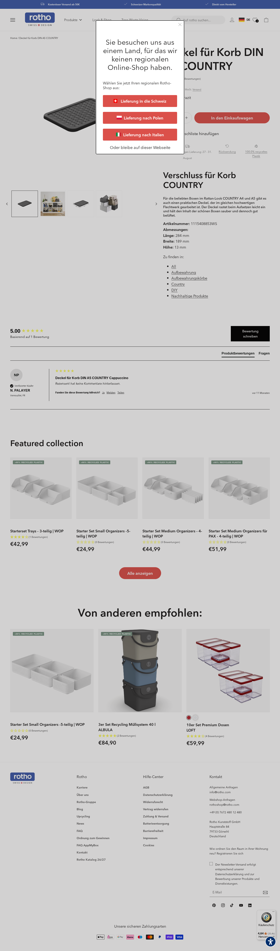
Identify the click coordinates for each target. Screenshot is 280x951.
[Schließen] (180, 24)
